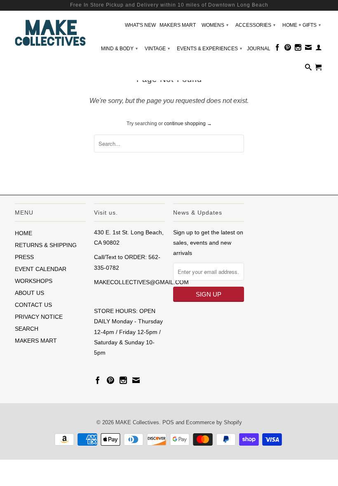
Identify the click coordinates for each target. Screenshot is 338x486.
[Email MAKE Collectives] (308, 49)
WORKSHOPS (33, 281)
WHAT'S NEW (140, 25)
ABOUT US (29, 293)
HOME (23, 233)
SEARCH (26, 328)
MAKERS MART (178, 25)
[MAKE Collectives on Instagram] (298, 49)
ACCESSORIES (255, 25)
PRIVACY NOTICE (39, 316)
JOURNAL (258, 48)
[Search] (308, 69)
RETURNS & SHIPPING (46, 245)
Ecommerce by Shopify (214, 422)
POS (168, 422)
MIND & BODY (119, 48)
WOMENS (215, 25)
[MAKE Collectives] (50, 32)
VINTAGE (157, 48)
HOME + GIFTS (301, 25)
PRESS (24, 257)
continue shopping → (188, 123)
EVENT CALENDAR (40, 269)
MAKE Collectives (137, 422)
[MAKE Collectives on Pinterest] (287, 49)
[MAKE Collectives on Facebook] (277, 49)
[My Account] (318, 49)
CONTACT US (33, 304)
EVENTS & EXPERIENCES (209, 48)
